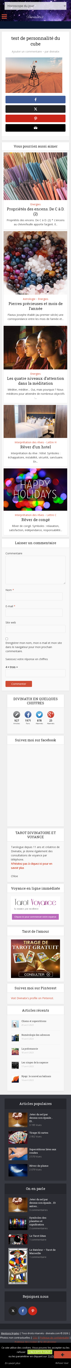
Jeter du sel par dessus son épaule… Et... (41, 1118)
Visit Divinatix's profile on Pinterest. (32, 998)
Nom (9, 590)
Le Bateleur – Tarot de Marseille (42, 1251)
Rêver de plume (38, 1165)
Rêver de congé (35, 519)
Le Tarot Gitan (37, 1235)
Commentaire (13, 553)
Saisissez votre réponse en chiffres (26, 659)
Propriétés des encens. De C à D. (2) (35, 211)
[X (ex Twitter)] (13, 1310)
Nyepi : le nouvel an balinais (36, 1076)
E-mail (10, 606)
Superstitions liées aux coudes (42, 1151)
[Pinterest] (32, 1310)
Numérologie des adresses (35, 1034)
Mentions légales (10, 1333)
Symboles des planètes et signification (37, 1221)
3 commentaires (38, 1210)
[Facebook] (22, 1310)
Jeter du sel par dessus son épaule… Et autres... (42, 1203)
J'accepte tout (39, 1352)
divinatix (54, 51)
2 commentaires (38, 1228)
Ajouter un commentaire (27, 51)
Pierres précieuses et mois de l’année (36, 306)
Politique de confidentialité (54, 1337)
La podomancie (29, 1048)
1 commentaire (37, 1239)
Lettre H (51, 442)
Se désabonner (48, 1342)
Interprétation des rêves (29, 442)
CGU (35, 1337)
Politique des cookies (26, 1342)
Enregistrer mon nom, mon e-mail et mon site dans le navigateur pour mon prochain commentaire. (33, 647)
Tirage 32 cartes (38, 1132)
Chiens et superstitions (33, 1021)
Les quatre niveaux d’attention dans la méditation (35, 381)
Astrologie (29, 299)
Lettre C (51, 515)
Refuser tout (61, 1363)
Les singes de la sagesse (34, 1062)
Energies (35, 204)
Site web (10, 622)
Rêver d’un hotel (35, 446)
